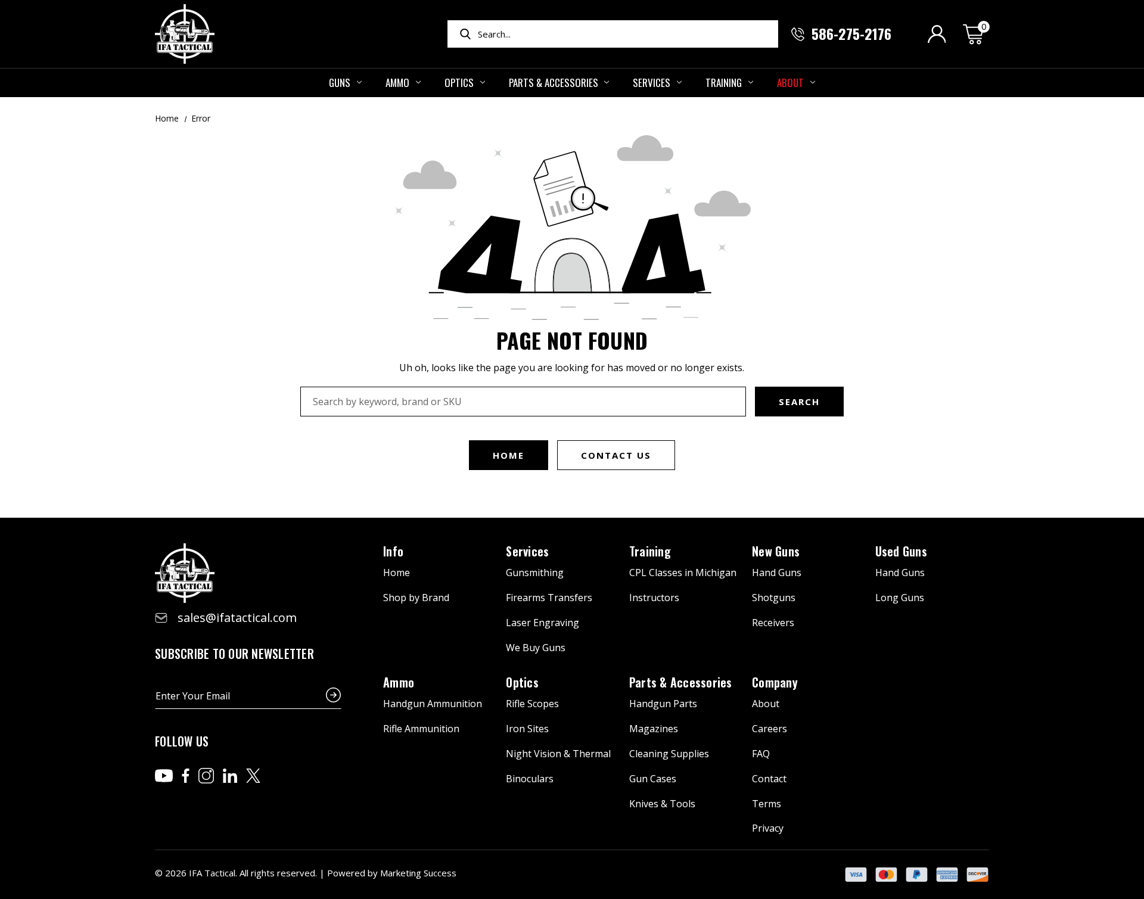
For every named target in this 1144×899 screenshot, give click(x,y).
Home (508, 455)
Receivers (773, 622)
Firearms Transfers (549, 597)
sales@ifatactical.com (237, 617)
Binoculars (530, 778)
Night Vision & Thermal (558, 753)
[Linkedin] (230, 776)
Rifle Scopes (532, 703)
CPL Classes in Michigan (682, 572)
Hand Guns (776, 572)
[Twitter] (253, 776)
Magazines (653, 728)
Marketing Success (418, 873)
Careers (769, 728)
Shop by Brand (416, 597)
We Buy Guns (535, 647)
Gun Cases (652, 778)
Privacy (768, 828)
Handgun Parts (663, 703)
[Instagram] (206, 775)
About (790, 82)
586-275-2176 (851, 33)
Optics (459, 82)
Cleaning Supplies (669, 753)
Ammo (397, 82)
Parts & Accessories (553, 82)
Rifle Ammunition (421, 728)
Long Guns (899, 597)
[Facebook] (185, 776)
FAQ (761, 753)
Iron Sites (527, 728)
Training (723, 82)
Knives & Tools (662, 803)
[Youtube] (164, 775)
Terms (766, 803)
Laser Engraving (542, 622)
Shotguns (773, 597)
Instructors (654, 597)
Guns (339, 82)
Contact (769, 778)
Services (651, 82)
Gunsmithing (535, 572)
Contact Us (616, 455)
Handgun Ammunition (432, 703)
